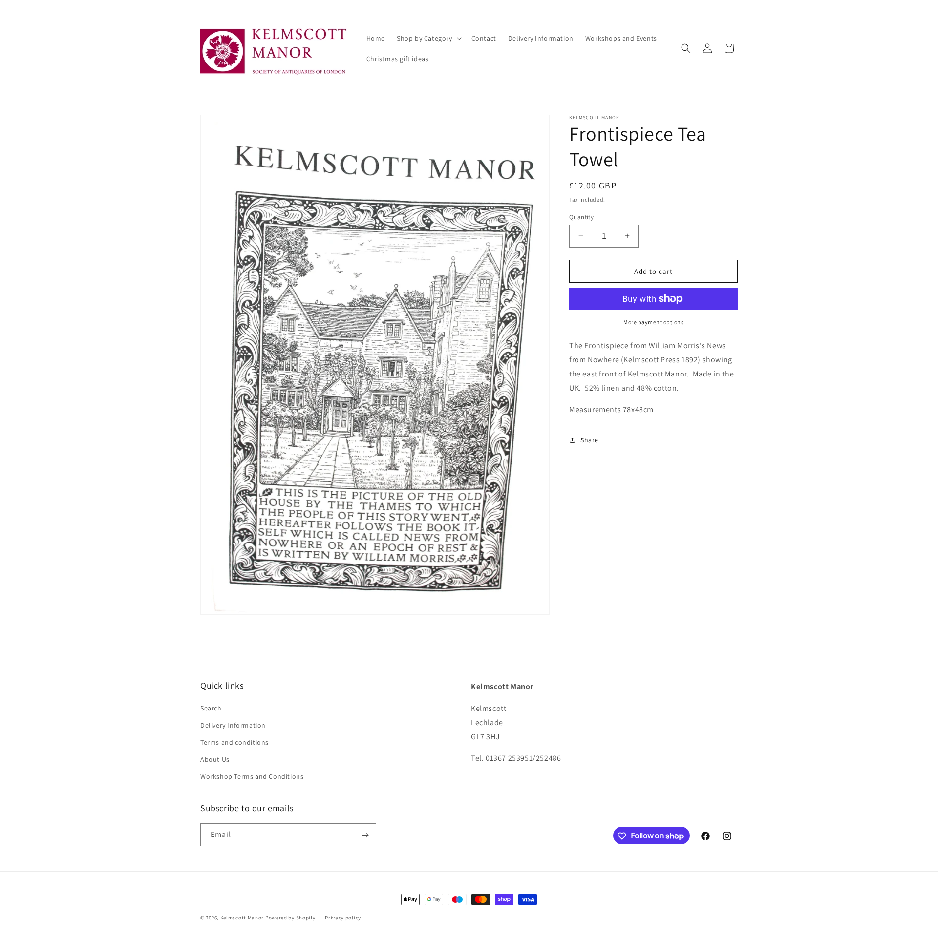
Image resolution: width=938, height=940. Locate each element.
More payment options (653, 322)
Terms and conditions (234, 742)
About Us (215, 759)
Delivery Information (233, 725)
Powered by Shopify (290, 917)
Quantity (581, 216)
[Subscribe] (365, 835)
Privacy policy (343, 917)
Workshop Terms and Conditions (251, 777)
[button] (428, 38)
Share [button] (589, 439)
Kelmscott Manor (242, 917)
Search (211, 708)
